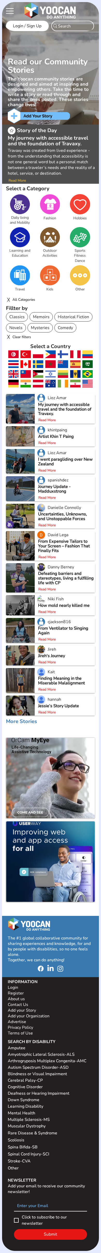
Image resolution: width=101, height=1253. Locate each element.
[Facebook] (41, 968)
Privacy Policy (21, 1027)
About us (16, 999)
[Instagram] (60, 968)
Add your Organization (28, 1016)
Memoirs (41, 317)
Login (13, 987)
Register (16, 993)
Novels (16, 328)
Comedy (65, 328)
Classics (17, 317)
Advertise (17, 1022)
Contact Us (18, 1004)
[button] (20, 220)
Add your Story (22, 1010)
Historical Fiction (73, 317)
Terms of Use (21, 1033)
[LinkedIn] (50, 968)
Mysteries (40, 328)
